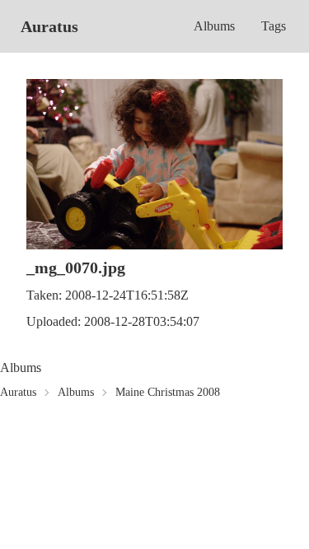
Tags (273, 26)
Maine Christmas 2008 (167, 392)
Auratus (49, 26)
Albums (214, 26)
